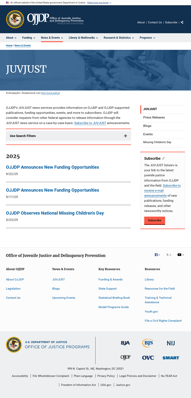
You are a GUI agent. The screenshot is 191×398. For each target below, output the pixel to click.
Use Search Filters (23, 136)
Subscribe (171, 22)
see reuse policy (50, 93)
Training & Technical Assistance (158, 300)
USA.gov (106, 385)
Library (149, 279)
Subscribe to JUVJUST (90, 123)
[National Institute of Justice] (171, 346)
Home (9, 45)
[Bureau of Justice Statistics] (148, 348)
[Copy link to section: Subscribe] (163, 158)
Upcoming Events (63, 297)
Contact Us (155, 22)
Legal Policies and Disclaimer (137, 376)
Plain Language (83, 376)
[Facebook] (159, 257)
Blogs (56, 288)
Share (185, 25)
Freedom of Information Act (78, 385)
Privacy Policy (106, 376)
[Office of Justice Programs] (15, 19)
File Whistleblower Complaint (51, 376)
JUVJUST (58, 279)
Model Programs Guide (113, 307)
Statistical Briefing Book (114, 297)
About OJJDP (15, 279)
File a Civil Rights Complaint (163, 320)
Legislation (13, 288)
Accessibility (20, 376)
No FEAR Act (169, 376)
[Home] (55, 19)
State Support (107, 288)
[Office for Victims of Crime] (148, 360)
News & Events (23, 45)
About (141, 22)
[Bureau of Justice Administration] (125, 346)
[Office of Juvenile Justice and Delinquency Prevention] (125, 361)
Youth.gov (151, 311)
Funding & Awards (110, 279)
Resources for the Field (160, 288)
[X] (170, 257)
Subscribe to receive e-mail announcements (162, 190)
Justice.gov (123, 385)
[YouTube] (181, 257)
